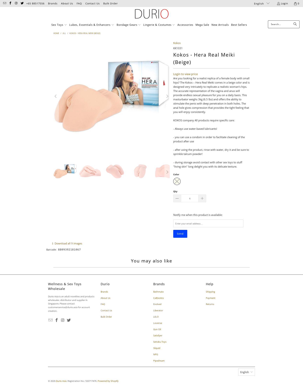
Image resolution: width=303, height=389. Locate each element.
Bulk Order (110, 3)
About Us (67, 3)
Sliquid (156, 348)
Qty (175, 191)
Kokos (177, 43)
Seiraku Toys (159, 341)
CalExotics (158, 298)
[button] (59, 24)
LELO (156, 316)
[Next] (167, 96)
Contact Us (92, 3)
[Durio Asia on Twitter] (22, 3)
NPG (155, 354)
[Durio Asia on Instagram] (16, 3)
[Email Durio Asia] (4, 3)
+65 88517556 (35, 3)
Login (284, 3)
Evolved (157, 304)
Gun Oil (157, 329)
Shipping (210, 291)
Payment (210, 298)
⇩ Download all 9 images (67, 243)
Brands (53, 3)
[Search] (295, 24)
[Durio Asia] (152, 14)
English (259, 3)
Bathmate (158, 291)
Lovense (157, 323)
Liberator (158, 310)
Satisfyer (157, 335)
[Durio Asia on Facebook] (10, 3)
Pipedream (159, 360)
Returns (210, 304)
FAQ (79, 3)
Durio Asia (61, 381)
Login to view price (185, 74)
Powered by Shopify (108, 381)
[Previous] (56, 96)
